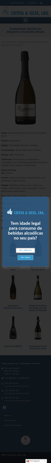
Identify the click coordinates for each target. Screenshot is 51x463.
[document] (25, 231)
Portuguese (34, 461)
